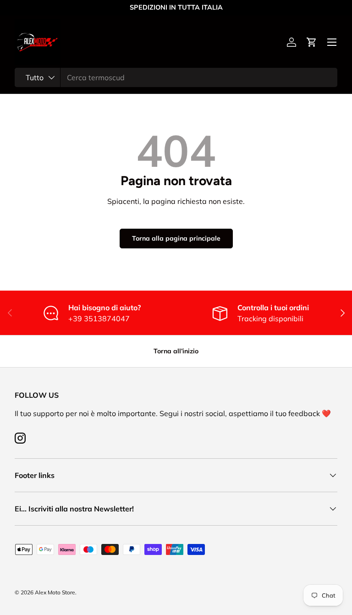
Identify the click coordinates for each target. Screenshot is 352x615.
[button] (312, 42)
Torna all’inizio (176, 351)
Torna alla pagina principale (176, 238)
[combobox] (176, 77)
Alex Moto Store (55, 592)
